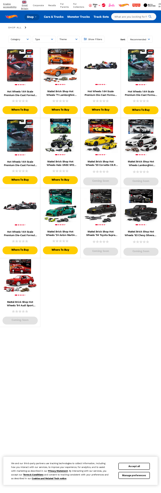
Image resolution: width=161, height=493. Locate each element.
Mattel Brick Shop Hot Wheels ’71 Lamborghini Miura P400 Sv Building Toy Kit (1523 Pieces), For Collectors (60, 93)
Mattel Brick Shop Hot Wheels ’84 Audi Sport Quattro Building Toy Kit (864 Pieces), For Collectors (20, 303)
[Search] (149, 16)
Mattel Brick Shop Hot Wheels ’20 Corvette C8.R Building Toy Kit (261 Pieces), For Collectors (100, 163)
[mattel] (103, 5)
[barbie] (112, 5)
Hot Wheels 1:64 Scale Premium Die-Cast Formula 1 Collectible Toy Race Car (20, 93)
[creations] (149, 5)
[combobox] (133, 16)
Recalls (52, 5)
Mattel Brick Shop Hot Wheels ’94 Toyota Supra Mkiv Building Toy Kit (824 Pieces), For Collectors (100, 233)
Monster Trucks (78, 17)
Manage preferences (134, 475)
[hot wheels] (124, 5)
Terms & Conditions (33, 474)
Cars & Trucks (54, 17)
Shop (30, 17)
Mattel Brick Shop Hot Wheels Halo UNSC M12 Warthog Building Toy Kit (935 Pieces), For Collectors (60, 163)
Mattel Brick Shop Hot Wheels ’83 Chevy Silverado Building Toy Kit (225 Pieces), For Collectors (141, 233)
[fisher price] (136, 5)
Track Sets (101, 17)
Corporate (38, 5)
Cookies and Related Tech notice (49, 478)
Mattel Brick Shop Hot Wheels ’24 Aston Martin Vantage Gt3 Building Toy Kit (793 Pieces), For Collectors (60, 233)
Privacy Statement (58, 471)
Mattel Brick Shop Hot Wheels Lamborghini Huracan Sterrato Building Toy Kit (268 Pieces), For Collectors (141, 163)
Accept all (134, 466)
